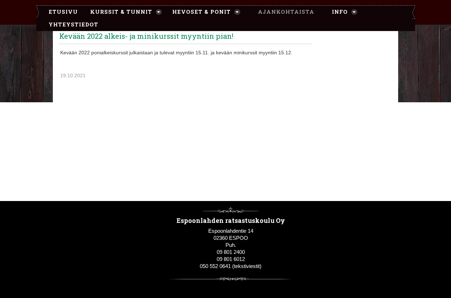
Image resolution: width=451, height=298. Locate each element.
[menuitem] (59, 12)
